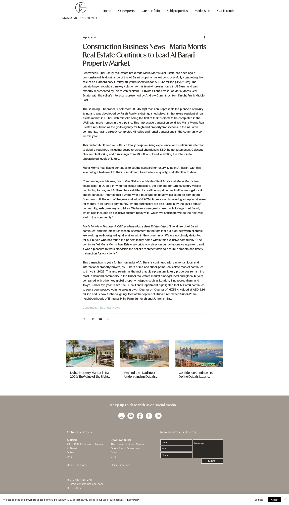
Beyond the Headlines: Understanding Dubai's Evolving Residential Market (143, 374)
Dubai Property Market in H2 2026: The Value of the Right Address (89, 374)
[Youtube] (130, 416)
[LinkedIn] (158, 416)
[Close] (285, 499)
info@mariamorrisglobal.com (86, 484)
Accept (274, 499)
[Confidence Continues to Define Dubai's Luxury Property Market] (199, 353)
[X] (149, 416)
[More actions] (204, 37)
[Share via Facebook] (84, 318)
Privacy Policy (132, 499)
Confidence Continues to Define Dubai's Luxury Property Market (196, 374)
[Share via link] (108, 318)
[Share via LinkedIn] (100, 318)
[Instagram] (121, 416)
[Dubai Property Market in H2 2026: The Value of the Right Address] (90, 353)
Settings (259, 499)
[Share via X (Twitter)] (92, 318)
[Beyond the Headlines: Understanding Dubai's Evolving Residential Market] (144, 353)
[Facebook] (140, 416)
